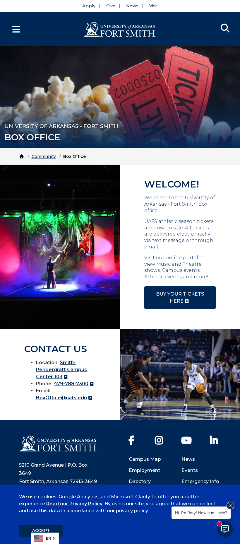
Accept (41, 530)
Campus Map (145, 459)
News (132, 5)
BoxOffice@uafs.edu (61, 397)
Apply (88, 5)
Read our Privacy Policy (74, 504)
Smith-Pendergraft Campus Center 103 (61, 369)
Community (44, 156)
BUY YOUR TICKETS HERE (180, 297)
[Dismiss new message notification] (230, 505)
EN (48, 538)
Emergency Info (200, 481)
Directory (140, 481)
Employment (144, 470)
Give (110, 5)
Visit (153, 5)
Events (189, 470)
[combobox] (45, 538)
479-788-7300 (71, 383)
